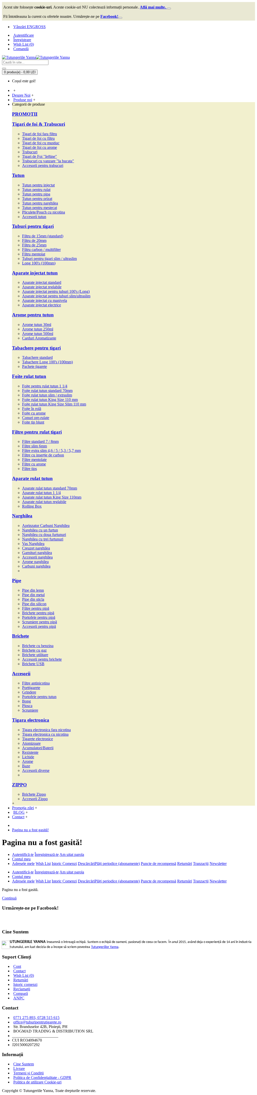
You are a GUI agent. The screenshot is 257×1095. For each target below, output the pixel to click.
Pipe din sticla (33, 599)
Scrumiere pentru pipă (39, 622)
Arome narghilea (35, 562)
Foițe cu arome (34, 413)
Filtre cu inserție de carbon (43, 455)
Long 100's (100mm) (38, 263)
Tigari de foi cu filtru (38, 138)
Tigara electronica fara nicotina (46, 730)
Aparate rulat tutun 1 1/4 (41, 493)
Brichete (20, 636)
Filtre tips (29, 468)
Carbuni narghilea (36, 566)
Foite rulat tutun (29, 376)
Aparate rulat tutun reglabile (44, 502)
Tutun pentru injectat (38, 185)
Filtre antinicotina (36, 683)
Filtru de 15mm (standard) (42, 236)
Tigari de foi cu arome (39, 147)
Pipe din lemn (33, 590)
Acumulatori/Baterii (37, 748)
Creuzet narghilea (36, 548)
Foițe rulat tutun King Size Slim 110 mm (54, 404)
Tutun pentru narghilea (40, 203)
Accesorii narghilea (37, 557)
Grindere (29, 692)
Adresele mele (23, 863)
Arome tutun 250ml (37, 329)
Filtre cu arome (34, 464)
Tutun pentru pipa (36, 194)
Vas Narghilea (33, 543)
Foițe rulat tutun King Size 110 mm (50, 399)
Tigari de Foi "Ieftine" (39, 156)
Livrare (19, 1068)
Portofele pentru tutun (39, 697)
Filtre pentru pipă (35, 608)
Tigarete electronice (37, 739)
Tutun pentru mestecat (39, 208)
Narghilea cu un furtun (40, 530)
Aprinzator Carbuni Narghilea (46, 525)
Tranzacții (201, 863)
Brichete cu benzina (37, 646)
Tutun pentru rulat (36, 189)
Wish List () (23, 975)
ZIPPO (19, 784)
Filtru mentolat (33, 254)
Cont (17, 966)
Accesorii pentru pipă (39, 626)
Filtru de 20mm (34, 240)
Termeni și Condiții (28, 1073)
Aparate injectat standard (41, 282)
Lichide (28, 757)
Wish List (43, 863)
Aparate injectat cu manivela (44, 300)
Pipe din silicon (34, 604)
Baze (26, 766)
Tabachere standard (37, 357)
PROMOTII (24, 114)
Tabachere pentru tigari (36, 348)
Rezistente (30, 752)
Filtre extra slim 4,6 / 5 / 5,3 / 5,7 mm (51, 450)
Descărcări (86, 863)
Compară (20, 993)
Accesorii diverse (35, 770)
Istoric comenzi (25, 984)
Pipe (16, 580)
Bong (26, 701)
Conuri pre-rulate (35, 418)
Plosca (27, 706)
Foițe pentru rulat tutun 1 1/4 (44, 386)
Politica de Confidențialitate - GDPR (42, 1077)
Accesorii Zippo (35, 799)
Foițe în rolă (31, 408)
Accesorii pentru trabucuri (42, 165)
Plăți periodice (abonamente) (117, 863)
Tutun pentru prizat (37, 198)
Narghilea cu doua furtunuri (44, 534)
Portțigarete (31, 688)
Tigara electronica (30, 720)
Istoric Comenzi (64, 863)
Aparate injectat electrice (41, 305)
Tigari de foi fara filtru (39, 134)
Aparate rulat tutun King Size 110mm (51, 497)
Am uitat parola (71, 854)
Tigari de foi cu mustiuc (40, 143)
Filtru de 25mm (34, 245)
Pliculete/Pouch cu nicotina (43, 212)
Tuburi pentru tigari (33, 226)
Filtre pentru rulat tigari (37, 432)
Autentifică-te (23, 854)
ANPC (18, 998)
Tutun (18, 175)
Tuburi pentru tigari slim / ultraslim (49, 258)
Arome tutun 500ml (37, 333)
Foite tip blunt (33, 422)
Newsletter (218, 863)
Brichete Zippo (34, 794)
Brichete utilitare (35, 655)
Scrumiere (30, 710)
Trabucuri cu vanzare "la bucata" (48, 161)
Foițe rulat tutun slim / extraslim (47, 395)
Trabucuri (29, 152)
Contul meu (21, 859)
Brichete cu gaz (34, 650)
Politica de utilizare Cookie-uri (37, 1082)
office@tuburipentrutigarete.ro (37, 1022)
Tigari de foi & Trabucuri (38, 124)
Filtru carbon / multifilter (41, 249)
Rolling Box (32, 506)
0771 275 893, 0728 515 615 (36, 1017)
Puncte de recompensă (158, 863)
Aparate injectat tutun (35, 273)
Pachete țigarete (34, 366)
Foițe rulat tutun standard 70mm (47, 390)
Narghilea (22, 515)
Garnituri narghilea (37, 553)
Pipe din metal (33, 595)
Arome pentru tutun (33, 314)
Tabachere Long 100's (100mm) (47, 362)
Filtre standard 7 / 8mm (40, 441)
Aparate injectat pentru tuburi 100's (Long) (56, 291)
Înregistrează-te (47, 854)
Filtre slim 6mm (34, 446)
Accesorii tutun (34, 217)
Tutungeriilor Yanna (104, 947)
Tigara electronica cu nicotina (45, 734)
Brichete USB (33, 664)
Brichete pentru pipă (38, 613)
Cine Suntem (23, 1064)
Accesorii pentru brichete (42, 659)
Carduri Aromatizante (39, 338)
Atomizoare (31, 743)
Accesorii (21, 673)
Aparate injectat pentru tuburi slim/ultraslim (56, 296)
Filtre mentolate (34, 459)
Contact (19, 971)
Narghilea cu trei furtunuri (42, 539)
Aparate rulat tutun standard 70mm (49, 488)
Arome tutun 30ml (36, 324)
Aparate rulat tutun (32, 478)
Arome (27, 761)
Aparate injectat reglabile (41, 287)
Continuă (9, 898)
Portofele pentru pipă (38, 617)
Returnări (184, 863)
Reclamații (21, 989)
